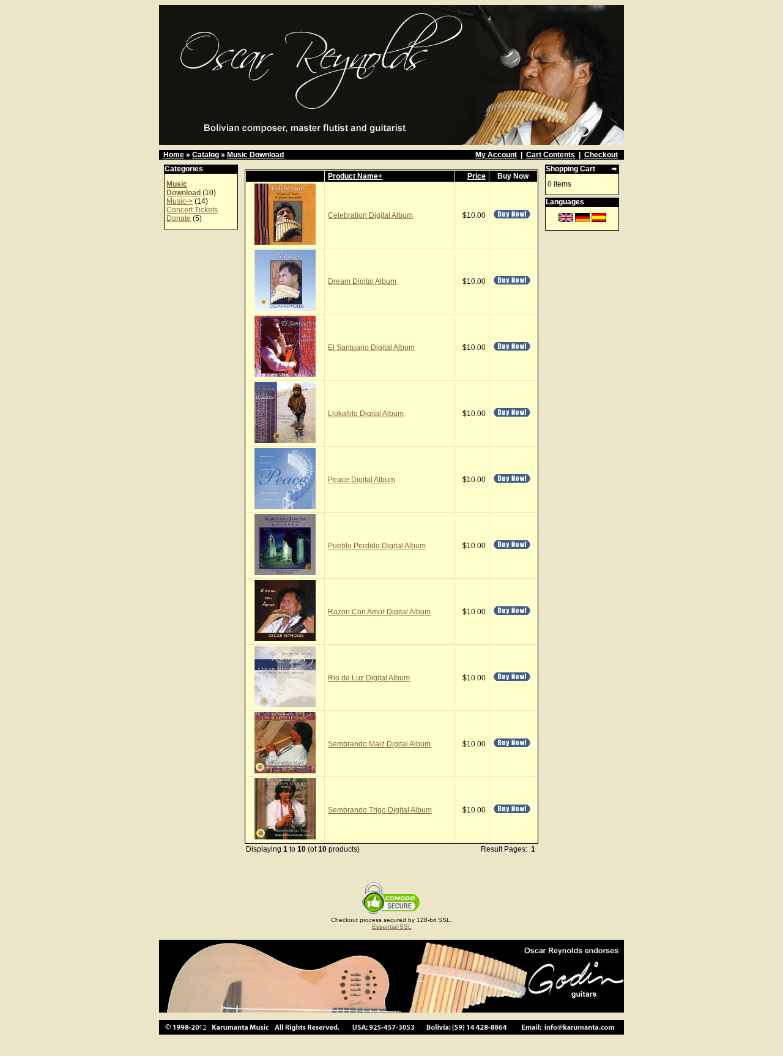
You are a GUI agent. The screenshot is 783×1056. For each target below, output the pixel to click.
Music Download (255, 155)
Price (476, 176)
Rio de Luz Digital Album (369, 678)
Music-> (179, 201)
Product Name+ (355, 176)
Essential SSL (392, 926)
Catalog (205, 155)
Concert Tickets (192, 210)
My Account (496, 155)
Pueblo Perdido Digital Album (377, 545)
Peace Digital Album (361, 479)
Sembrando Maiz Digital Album (379, 744)
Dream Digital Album (362, 281)
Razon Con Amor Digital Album (379, 612)
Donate (178, 218)
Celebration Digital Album (370, 215)
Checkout (601, 155)
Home (173, 155)
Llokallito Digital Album (366, 413)
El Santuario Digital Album (371, 347)
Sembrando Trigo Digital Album (380, 810)
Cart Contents (550, 155)
